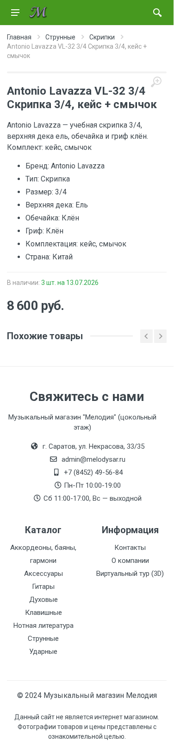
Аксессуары (43, 573)
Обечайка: (43, 217)
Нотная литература (43, 625)
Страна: (38, 256)
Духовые (43, 599)
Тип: (33, 178)
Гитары (43, 586)
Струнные (43, 638)
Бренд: (38, 165)
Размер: (40, 191)
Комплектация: (52, 243)
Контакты (130, 547)
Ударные (43, 651)
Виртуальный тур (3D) (130, 573)
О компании (130, 560)
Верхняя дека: (50, 204)
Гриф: (35, 230)
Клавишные (43, 612)
